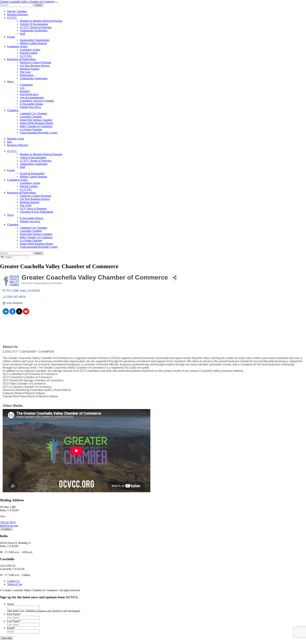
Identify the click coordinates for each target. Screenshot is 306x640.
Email (11, 628)
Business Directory (17, 14)
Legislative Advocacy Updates (37, 100)
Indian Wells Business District (36, 123)
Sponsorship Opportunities (35, 40)
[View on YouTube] (26, 313)
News (10, 81)
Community (26, 84)
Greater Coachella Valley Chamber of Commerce (27, 1)
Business (25, 91)
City (22, 87)
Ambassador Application (33, 30)
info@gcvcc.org (9, 525)
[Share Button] (174, 278)
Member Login (15, 138)
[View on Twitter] (19, 313)
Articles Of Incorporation (34, 24)
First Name (14, 614)
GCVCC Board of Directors (36, 27)
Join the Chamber (17, 11)
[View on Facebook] (12, 313)
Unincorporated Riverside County (39, 132)
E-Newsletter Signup (31, 103)
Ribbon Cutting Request (33, 43)
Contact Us (13, 581)
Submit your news (30, 221)
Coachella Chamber (31, 116)
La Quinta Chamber (31, 129)
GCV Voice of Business (33, 208)
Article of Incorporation (33, 157)
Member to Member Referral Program (41, 20)
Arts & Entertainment (32, 97)
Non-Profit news (29, 94)
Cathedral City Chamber (33, 113)
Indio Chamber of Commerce (36, 126)
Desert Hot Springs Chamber (36, 119)
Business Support (29, 68)
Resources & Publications (21, 59)
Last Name (14, 621)
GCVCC (12, 17)
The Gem (25, 71)
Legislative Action (17, 46)
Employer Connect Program (35, 62)
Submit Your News (30, 107)
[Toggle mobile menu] (57, 2)
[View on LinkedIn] (6, 313)
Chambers (12, 110)
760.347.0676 (8, 522)
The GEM (25, 205)
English (8, 257)
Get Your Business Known (35, 65)
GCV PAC (26, 55)
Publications (26, 75)
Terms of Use (14, 584)
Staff (22, 33)
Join (9, 141)
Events (11, 36)
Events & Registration (32, 173)
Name (10, 604)
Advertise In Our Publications (36, 211)
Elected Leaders (29, 52)
